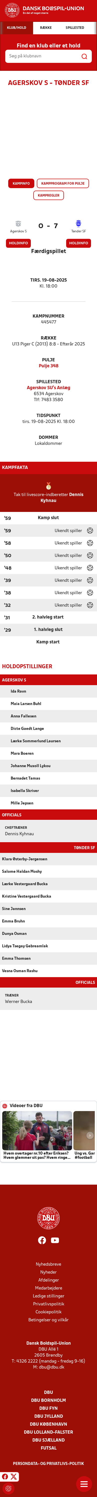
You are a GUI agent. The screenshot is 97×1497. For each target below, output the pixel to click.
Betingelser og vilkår (48, 1320)
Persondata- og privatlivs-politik (48, 1464)
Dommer (48, 438)
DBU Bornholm (48, 1401)
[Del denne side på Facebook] (5, 1478)
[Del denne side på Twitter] (13, 1478)
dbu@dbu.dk (51, 1367)
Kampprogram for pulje (63, 183)
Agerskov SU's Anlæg (48, 388)
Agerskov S (18, 231)
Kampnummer (48, 316)
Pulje (48, 360)
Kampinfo (21, 183)
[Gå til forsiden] (42, 10)
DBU (48, 1393)
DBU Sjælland (48, 1440)
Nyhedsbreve (48, 1264)
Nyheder (48, 1272)
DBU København (48, 1424)
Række (48, 338)
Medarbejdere (48, 1288)
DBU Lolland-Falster (48, 1432)
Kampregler (48, 195)
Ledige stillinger (48, 1296)
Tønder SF (78, 231)
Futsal (48, 1448)
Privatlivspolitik (48, 1304)
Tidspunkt (48, 416)
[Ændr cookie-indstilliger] (8, 1489)
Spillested (48, 382)
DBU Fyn (48, 1409)
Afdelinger (48, 1280)
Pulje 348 (48, 366)
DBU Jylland (48, 1416)
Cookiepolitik (48, 1312)
